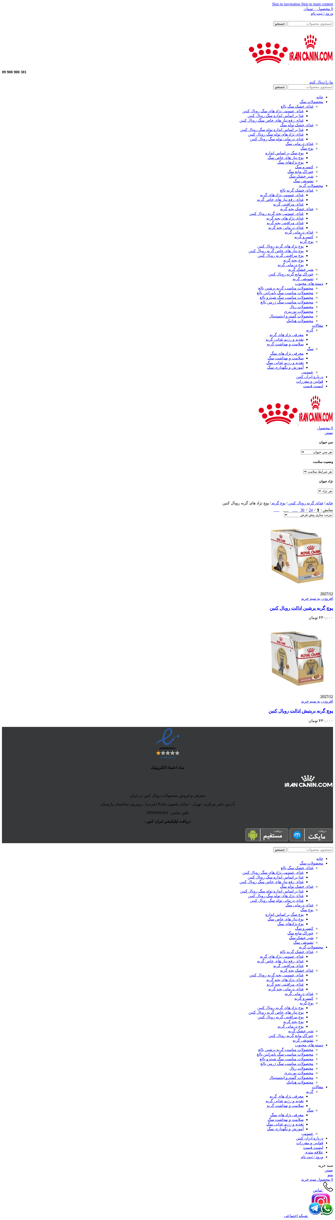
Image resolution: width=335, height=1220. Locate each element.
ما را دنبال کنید (321, 82)
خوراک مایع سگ (300, 172)
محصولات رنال (301, 307)
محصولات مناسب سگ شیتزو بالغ (286, 297)
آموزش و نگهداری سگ (285, 367)
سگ (310, 349)
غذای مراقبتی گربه (288, 204)
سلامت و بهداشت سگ (286, 358)
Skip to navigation (286, 4)
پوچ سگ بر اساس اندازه (284, 153)
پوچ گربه (306, 241)
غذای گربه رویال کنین (305, 503)
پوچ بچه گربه (293, 260)
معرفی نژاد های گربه (287, 335)
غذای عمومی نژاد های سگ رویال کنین (273, 111)
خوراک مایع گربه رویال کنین (290, 274)
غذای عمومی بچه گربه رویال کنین (276, 213)
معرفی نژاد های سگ (287, 353)
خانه (329, 503)
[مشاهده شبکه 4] (276, 508)
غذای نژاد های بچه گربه (285, 218)
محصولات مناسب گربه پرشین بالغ (285, 288)
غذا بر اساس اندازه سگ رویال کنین (275, 116)
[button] (317, 598)
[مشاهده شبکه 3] (286, 508)
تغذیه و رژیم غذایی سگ (285, 363)
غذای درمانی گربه (299, 232)
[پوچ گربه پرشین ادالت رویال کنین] (296, 589)
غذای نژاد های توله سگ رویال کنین (276, 134)
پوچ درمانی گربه (291, 265)
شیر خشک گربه (300, 269)
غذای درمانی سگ (299, 144)
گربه (309, 330)
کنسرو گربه (303, 237)
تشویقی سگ (303, 181)
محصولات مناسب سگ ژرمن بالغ (286, 302)
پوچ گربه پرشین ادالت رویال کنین (301, 608)
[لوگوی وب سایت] (310, 62)
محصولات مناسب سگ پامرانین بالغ (285, 293)
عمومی (307, 372)
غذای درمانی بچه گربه (286, 227)
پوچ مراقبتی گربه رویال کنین (281, 255)
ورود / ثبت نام (312, 1157)
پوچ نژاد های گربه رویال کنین (280, 246)
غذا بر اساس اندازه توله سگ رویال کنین (272, 130)
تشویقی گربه (303, 279)
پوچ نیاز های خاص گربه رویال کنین (276, 251)
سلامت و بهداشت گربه (285, 344)
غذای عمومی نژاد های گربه (282, 195)
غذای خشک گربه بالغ (296, 190)
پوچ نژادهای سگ (290, 162)
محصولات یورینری (298, 311)
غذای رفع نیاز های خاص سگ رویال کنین (271, 120)
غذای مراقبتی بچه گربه (285, 223)
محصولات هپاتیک (299, 321)
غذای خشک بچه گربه (296, 209)
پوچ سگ (306, 148)
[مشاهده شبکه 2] (295, 508)
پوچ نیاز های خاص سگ (286, 158)
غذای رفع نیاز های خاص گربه (280, 199)
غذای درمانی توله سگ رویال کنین (277, 139)
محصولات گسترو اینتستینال (291, 316)
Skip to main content (317, 4)
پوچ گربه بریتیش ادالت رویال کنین (301, 710)
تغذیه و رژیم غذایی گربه (285, 339)
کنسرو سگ (304, 167)
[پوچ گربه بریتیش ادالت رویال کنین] (296, 692)
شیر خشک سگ (301, 176)
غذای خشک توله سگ (296, 125)
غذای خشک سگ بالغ (297, 106)
